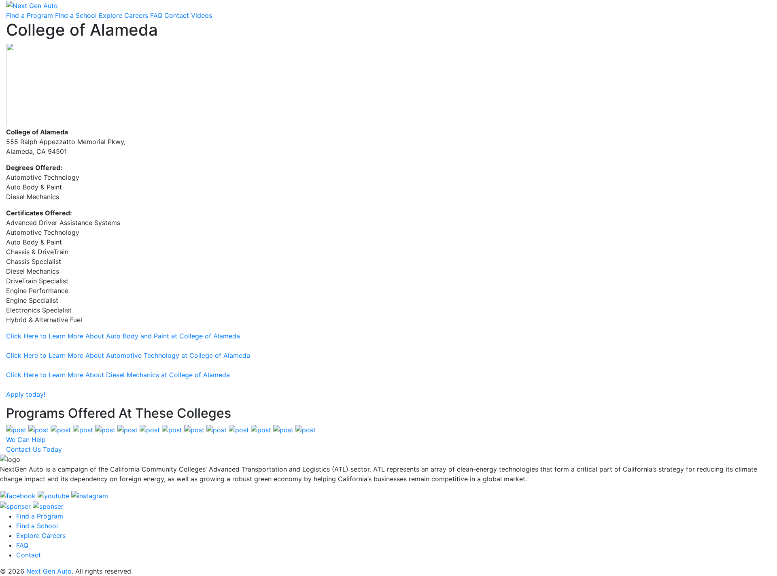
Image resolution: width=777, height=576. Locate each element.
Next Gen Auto (49, 571)
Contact (176, 15)
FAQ (156, 15)
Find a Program (29, 15)
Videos (201, 15)
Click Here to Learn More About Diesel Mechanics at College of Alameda (118, 375)
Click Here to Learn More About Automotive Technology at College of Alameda (128, 355)
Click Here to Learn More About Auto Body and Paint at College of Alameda (123, 336)
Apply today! (25, 394)
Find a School (76, 15)
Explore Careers (123, 15)
